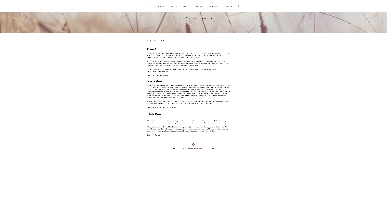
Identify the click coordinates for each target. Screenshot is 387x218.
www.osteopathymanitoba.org (157, 71)
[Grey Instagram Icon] (238, 6)
